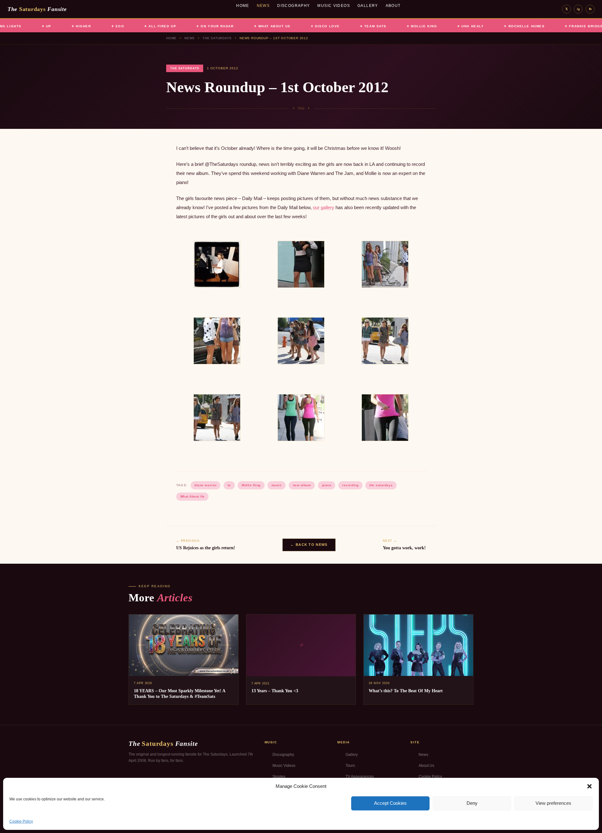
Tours (350, 765)
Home (242, 6)
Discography (293, 6)
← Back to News (308, 544)
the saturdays (381, 485)
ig (578, 9)
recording (350, 485)
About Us (426, 765)
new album (302, 485)
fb (590, 9)
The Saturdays (217, 38)
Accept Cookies (390, 803)
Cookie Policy (21, 821)
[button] (589, 786)
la (229, 485)
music (277, 485)
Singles (278, 776)
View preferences (553, 803)
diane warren (205, 485)
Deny (472, 803)
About (393, 6)
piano (326, 485)
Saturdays (37, 9)
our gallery (323, 207)
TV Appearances (360, 776)
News (263, 6)
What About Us (192, 496)
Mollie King (251, 485)
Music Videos (333, 6)
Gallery (367, 6)
